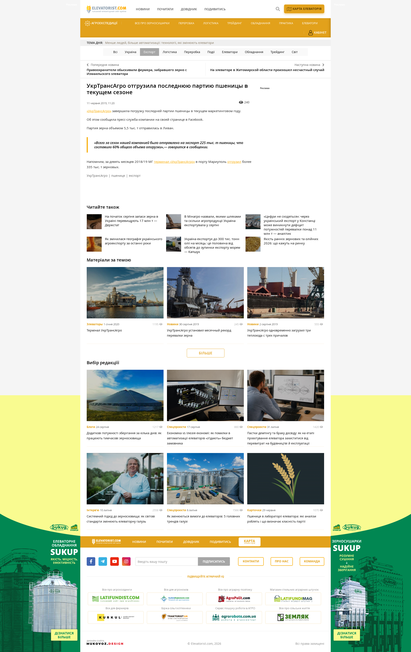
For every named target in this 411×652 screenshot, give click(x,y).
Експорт (149, 52)
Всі (115, 52)
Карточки (254, 510)
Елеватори (310, 23)
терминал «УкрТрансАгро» (174, 161)
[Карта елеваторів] (250, 542)
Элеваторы (95, 324)
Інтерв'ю (93, 510)
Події (211, 52)
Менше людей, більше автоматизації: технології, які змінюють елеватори (159, 43)
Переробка (186, 23)
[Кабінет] (268, 542)
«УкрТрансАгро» (99, 111)
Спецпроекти (176, 427)
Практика (286, 23)
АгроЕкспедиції (104, 23)
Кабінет (319, 32)
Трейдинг (234, 23)
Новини (172, 324)
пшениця (118, 176)
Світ (295, 52)
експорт (135, 176)
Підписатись (214, 561)
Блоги (91, 427)
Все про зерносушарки (152, 23)
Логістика (210, 23)
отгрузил (234, 161)
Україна (130, 52)
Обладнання (260, 23)
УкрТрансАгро (97, 176)
